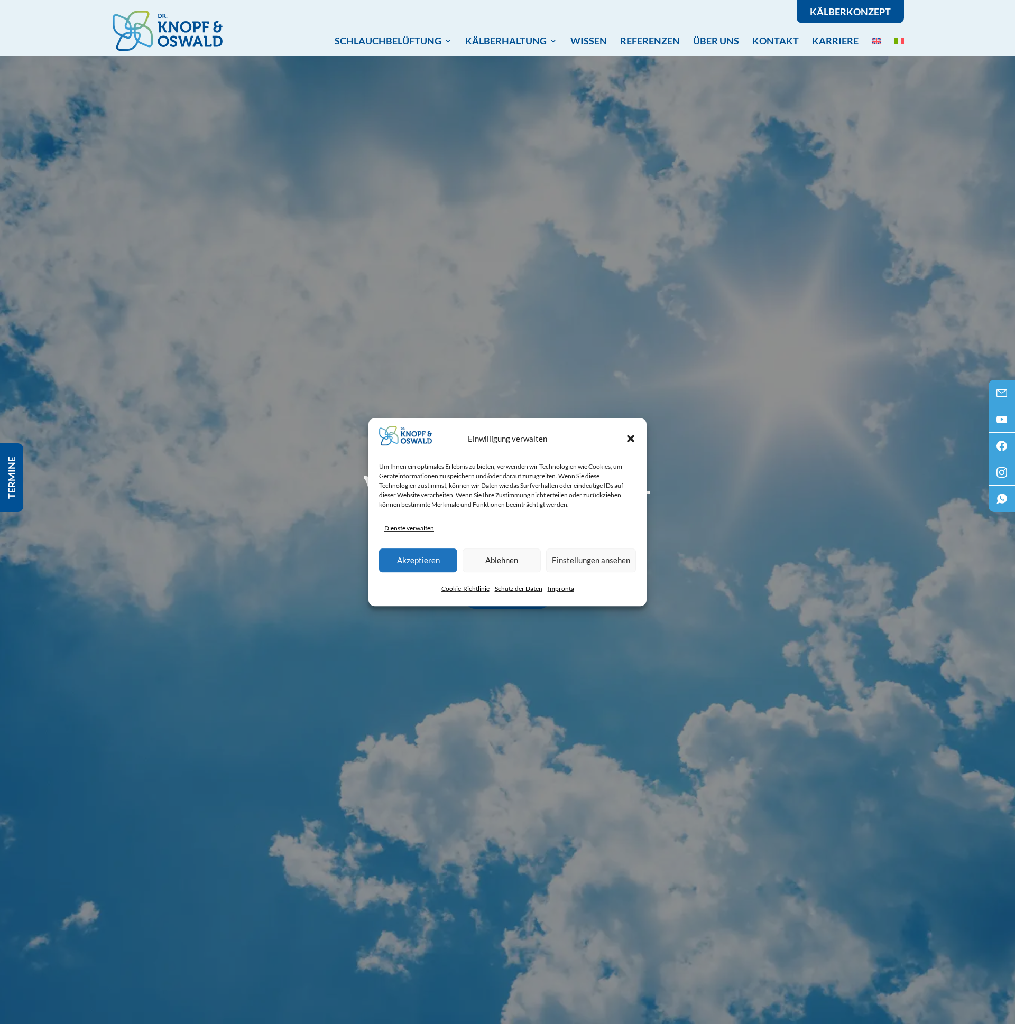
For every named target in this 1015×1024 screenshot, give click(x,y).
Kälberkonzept (850, 11)
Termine (11, 478)
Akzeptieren (418, 560)
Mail (1001, 396)
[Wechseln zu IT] (899, 40)
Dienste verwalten (409, 528)
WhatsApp (1001, 502)
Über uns (716, 40)
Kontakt (775, 40)
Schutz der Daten (518, 588)
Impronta (561, 588)
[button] (630, 438)
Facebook (1001, 449)
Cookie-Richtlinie (465, 588)
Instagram (1001, 475)
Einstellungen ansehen (591, 560)
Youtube (1001, 422)
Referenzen (650, 40)
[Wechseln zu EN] (876, 40)
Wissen (588, 40)
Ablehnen (501, 560)
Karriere (835, 40)
